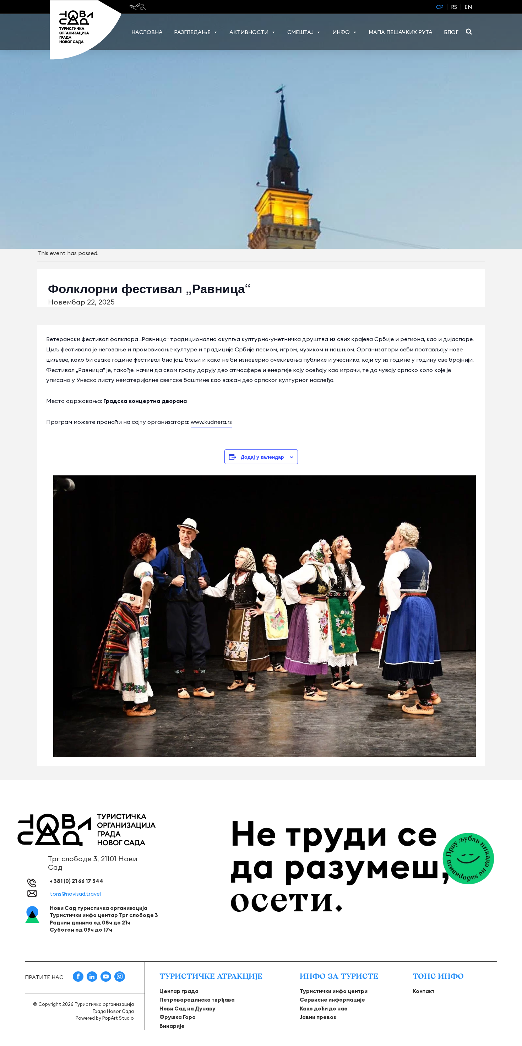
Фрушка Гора (177, 1017)
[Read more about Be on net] (138, 7)
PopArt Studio (118, 1018)
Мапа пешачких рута (401, 32)
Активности (248, 32)
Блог (451, 32)
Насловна (147, 32)
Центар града (179, 991)
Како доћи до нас (323, 1008)
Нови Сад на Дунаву (187, 1008)
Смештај (300, 32)
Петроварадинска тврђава (197, 999)
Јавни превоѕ (318, 1017)
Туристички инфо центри (334, 991)
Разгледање (192, 32)
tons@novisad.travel (75, 893)
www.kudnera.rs (211, 421)
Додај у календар (262, 456)
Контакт (424, 991)
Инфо (341, 32)
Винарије (172, 1026)
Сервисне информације (332, 999)
